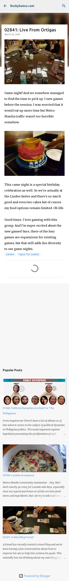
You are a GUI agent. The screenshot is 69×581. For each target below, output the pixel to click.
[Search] (64, 5)
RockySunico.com (22, 5)
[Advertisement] (34, 323)
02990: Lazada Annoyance (18, 475)
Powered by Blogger (36, 576)
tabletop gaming (28, 254)
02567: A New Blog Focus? (18, 537)
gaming (10, 254)
